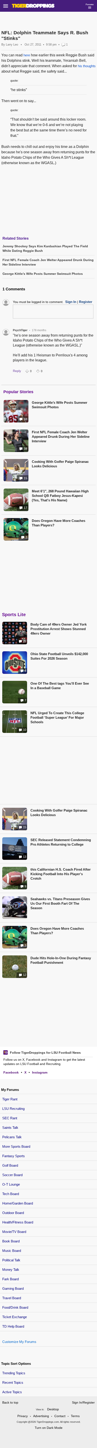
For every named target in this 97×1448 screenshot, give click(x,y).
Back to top (10, 1402)
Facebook (11, 1072)
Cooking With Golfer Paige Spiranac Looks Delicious (60, 464)
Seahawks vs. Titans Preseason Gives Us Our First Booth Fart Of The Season (60, 903)
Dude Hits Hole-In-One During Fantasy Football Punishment (60, 960)
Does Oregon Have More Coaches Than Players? (58, 523)
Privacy (22, 1416)
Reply (17, 371)
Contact (59, 1416)
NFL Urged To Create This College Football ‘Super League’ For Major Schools (57, 717)
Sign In (70, 302)
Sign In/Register (83, 1402)
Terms (75, 1416)
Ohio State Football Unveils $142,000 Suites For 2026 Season (59, 656)
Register (85, 302)
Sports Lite (14, 614)
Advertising (41, 1416)
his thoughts (87, 66)
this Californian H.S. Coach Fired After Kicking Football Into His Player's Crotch (60, 873)
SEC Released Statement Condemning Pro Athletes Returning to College (60, 842)
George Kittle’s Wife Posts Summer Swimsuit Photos (59, 405)
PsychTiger (20, 330)
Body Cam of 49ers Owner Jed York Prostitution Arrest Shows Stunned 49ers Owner (58, 628)
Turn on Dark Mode (48, 1428)
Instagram (39, 1072)
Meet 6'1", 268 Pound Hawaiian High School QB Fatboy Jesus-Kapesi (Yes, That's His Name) (60, 495)
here (26, 55)
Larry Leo (12, 44)
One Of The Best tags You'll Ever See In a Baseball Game (59, 686)
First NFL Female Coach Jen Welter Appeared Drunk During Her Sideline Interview (61, 436)
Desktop (53, 1409)
